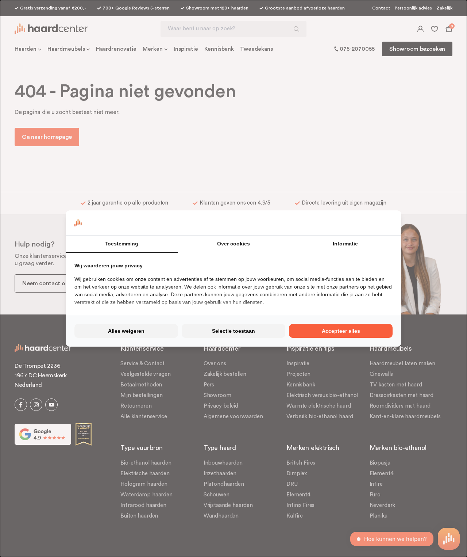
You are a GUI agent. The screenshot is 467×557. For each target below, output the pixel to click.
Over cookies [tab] (233, 244)
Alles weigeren (126, 331)
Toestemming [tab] (121, 244)
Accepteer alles (341, 331)
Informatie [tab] (345, 244)
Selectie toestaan (233, 331)
